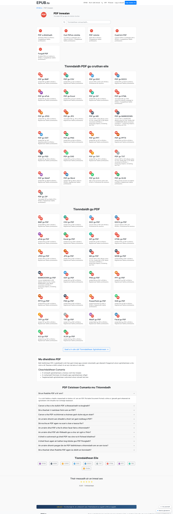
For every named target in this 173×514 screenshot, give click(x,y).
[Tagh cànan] (102, 2)
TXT (99, 463)
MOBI (54, 463)
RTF (121, 463)
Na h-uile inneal (94, 3)
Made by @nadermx (164, 510)
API (105, 3)
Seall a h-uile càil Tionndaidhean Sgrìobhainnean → (86, 349)
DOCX (88, 463)
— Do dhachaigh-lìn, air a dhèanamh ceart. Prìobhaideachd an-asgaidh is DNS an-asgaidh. (86, 507)
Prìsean (110, 3)
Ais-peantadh (166, 506)
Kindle (87, 468)
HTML (110, 463)
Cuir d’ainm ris (131, 3)
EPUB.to (39, 8)
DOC (77, 463)
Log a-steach (119, 3)
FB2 (131, 463)
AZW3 (65, 463)
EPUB (85, 3)
